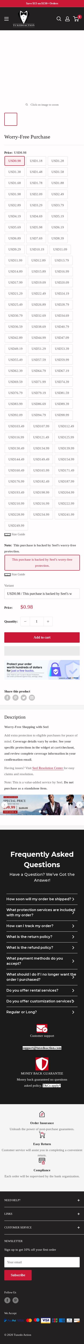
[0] (76, 18)
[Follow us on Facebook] (7, 1300)
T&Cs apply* (52, 1085)
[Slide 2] (44, 811)
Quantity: (11, 621)
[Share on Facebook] (7, 697)
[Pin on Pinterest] (15, 697)
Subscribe (18, 1275)
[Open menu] (6, 19)
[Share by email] (32, 697)
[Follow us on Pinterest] (15, 1300)
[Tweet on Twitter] (24, 697)
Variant (9, 585)
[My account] (67, 18)
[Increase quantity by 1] (48, 621)
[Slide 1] (40, 811)
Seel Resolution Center (48, 768)
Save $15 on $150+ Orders (42, 3)
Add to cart (42, 637)
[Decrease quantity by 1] (25, 621)
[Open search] (59, 18)
